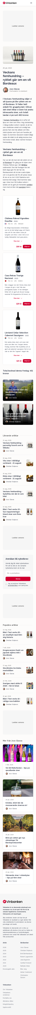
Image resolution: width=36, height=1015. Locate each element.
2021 (4, 963)
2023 (4, 956)
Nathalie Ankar (25, 966)
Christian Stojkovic (26, 950)
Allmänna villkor (8, 1001)
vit (4, 162)
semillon (29, 185)
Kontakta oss (7, 998)
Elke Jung (23, 969)
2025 (4, 950)
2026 (4, 947)
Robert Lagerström (26, 956)
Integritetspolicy (8, 1004)
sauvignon (22, 187)
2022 (4, 960)
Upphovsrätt (7, 1007)
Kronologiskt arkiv (9, 969)
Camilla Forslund (25, 963)
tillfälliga (24, 165)
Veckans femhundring (11, 120)
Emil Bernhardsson (26, 953)
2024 (4, 953)
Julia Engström (25, 960)
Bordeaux (8, 162)
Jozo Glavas (24, 947)
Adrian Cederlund (26, 972)
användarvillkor (13, 585)
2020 (4, 966)
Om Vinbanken (7, 989)
